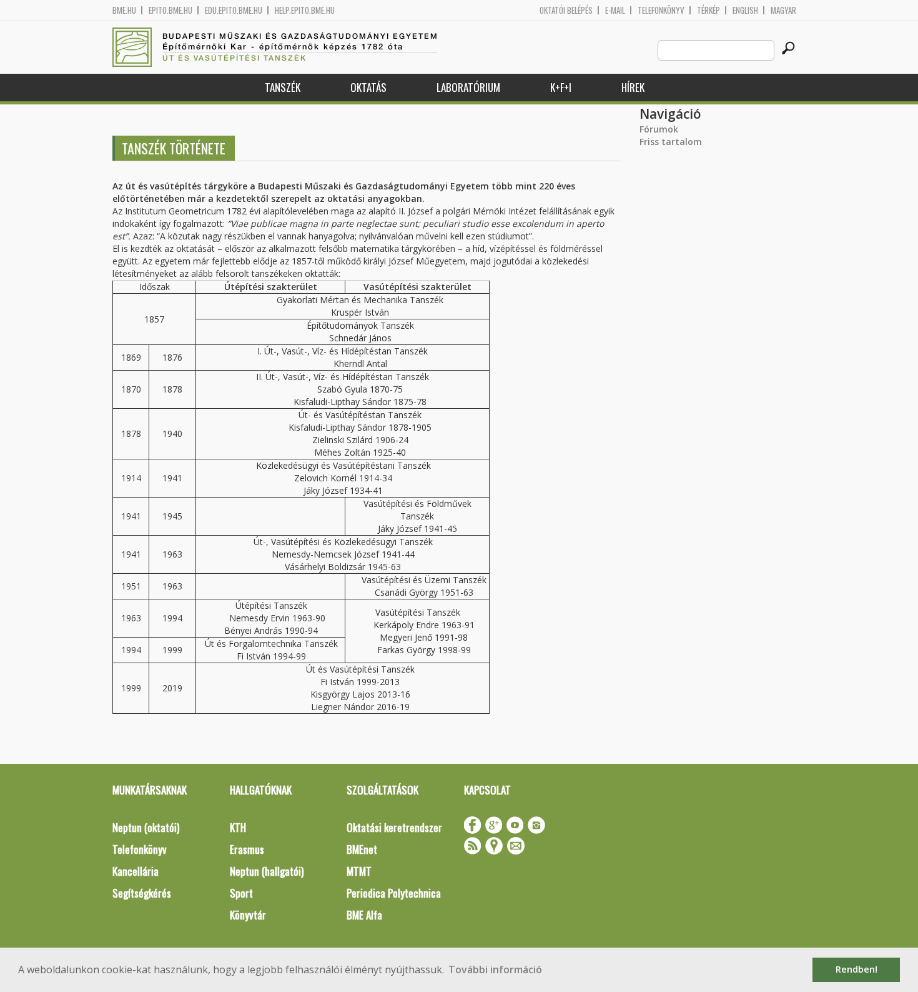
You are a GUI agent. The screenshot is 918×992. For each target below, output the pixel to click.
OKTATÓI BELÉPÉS (566, 10)
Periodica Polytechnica (394, 893)
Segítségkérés (141, 893)
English (745, 10)
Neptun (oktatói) (145, 827)
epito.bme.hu (170, 10)
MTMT (359, 871)
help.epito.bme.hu (305, 10)
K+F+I (560, 87)
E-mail (615, 10)
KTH (238, 827)
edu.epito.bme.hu (233, 10)
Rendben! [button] (856, 969)
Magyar (783, 10)
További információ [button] (495, 969)
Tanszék (282, 87)
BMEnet (362, 849)
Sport (241, 893)
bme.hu (124, 10)
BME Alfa (364, 915)
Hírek (632, 87)
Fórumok (658, 129)
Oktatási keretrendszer (394, 827)
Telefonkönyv (661, 10)
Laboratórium (468, 87)
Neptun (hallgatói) (267, 871)
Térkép (708, 10)
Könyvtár (248, 915)
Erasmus (247, 849)
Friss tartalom (670, 142)
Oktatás (368, 87)
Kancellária (135, 871)
